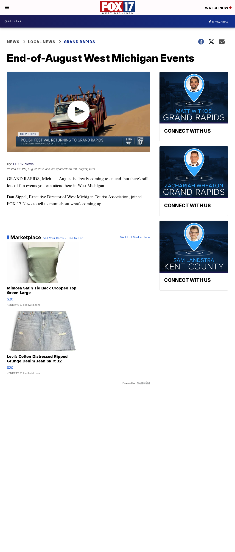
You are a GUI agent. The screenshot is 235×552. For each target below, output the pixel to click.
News (13, 41)
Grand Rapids (79, 41)
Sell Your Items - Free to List (63, 238)
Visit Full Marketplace (135, 237)
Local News (41, 41)
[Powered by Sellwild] (143, 383)
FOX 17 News (23, 164)
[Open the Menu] (7, 7)
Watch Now (217, 8)
